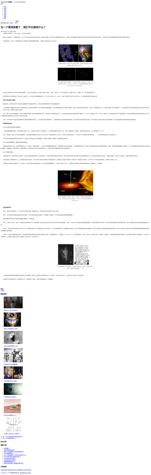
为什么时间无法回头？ (10, 458)
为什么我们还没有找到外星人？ (14, 436)
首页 (5, 6)
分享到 (2, 290)
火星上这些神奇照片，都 (11, 346)
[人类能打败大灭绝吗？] (13, 394)
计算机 (2, 470)
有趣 (5, 16)
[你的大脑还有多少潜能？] (13, 378)
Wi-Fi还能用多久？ (11, 438)
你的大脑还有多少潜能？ (11, 381)
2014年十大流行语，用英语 (11, 433)
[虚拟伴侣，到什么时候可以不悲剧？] (13, 308)
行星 (17, 470)
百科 (5, 8)
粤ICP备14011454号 (25, 473)
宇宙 (5, 13)
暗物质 (21, 470)
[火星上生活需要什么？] (12, 412)
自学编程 (6, 448)
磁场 (6, 470)
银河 (30, 470)
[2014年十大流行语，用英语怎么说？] (13, 431)
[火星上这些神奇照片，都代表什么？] (13, 343)
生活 (5, 11)
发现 (5, 15)
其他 (5, 18)
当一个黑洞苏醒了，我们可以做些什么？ (15, 455)
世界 (5, 10)
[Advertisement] (75, 284)
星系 (27, 470)
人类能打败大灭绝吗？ (10, 397)
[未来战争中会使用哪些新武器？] (13, 361)
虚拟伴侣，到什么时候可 (11, 310)
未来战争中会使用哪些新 (11, 364)
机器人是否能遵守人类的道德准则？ (14, 451)
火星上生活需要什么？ (10, 415)
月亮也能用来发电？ (9, 450)
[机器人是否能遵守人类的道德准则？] (12, 326)
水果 (14, 470)
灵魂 (9, 470)
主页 (2, 3)
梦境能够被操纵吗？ (9, 461)
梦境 (11, 470)
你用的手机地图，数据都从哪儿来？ (14, 463)
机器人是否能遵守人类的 (11, 328)
